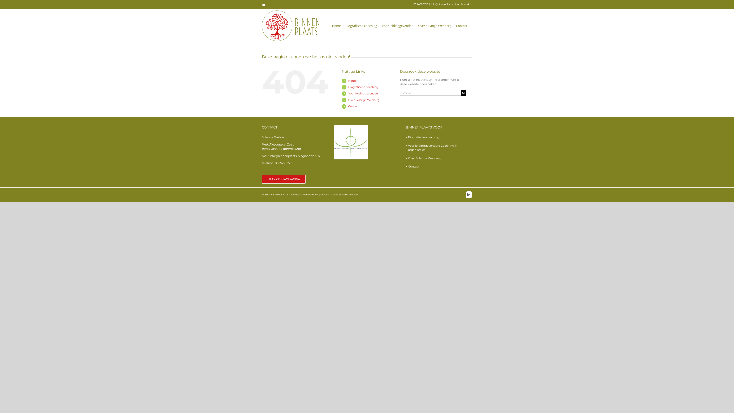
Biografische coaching (363, 87)
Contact (353, 106)
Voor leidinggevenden (363, 93)
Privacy (324, 194)
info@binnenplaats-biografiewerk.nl (451, 4)
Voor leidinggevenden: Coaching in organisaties (433, 148)
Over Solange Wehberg (364, 100)
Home (352, 80)
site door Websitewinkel (344, 194)
